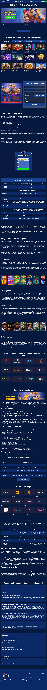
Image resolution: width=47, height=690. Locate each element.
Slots (40, 41)
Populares (5, 41)
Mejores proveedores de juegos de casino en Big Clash (12, 649)
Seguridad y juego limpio (6, 656)
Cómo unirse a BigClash (6, 642)
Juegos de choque (28, 41)
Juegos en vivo (17, 41)
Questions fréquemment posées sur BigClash (10, 660)
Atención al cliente (5, 658)
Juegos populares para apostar (8, 647)
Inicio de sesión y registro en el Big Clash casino (11, 640)
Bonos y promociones (6, 651)
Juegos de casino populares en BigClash (9, 638)
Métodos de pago (5, 654)
